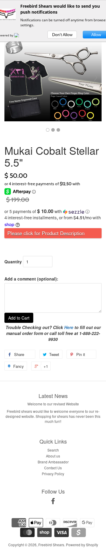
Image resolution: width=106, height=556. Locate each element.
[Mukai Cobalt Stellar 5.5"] (47, 130)
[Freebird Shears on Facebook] (53, 502)
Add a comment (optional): (31, 279)
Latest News (53, 395)
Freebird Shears (51, 544)
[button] (53, 211)
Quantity (13, 262)
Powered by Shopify (82, 544)
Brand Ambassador (53, 461)
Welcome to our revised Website (53, 403)
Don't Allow (62, 34)
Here (68, 327)
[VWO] (20, 35)
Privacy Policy (53, 473)
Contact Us (53, 467)
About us (53, 455)
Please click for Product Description (46, 233)
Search (53, 449)
